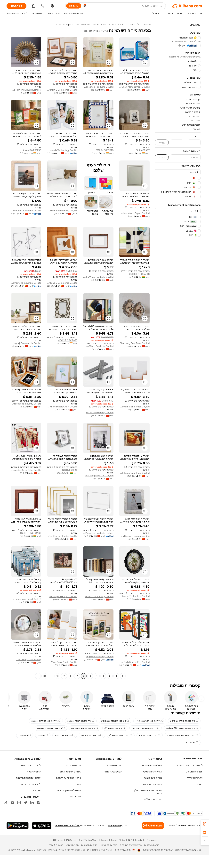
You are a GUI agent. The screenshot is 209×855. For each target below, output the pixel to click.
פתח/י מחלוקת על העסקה (68, 778)
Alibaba (147, 24)
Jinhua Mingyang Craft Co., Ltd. (98, 475)
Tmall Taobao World (88, 840)
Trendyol (139, 840)
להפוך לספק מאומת (30, 784)
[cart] (42, 6)
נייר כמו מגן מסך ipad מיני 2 (182, 721)
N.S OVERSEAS (69, 470)
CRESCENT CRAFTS (139, 274)
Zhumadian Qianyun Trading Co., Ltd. (62, 536)
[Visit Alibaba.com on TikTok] (6, 803)
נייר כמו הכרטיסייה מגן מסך (49, 728)
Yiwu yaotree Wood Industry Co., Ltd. (26, 403)
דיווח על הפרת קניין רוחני (69, 790)
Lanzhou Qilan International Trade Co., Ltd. (134, 473)
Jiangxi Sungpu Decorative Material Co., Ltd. (26, 210)
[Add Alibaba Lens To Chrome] (153, 825)
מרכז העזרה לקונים (72, 765)
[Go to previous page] (123, 676)
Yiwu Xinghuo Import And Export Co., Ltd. (134, 213)
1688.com (71, 840)
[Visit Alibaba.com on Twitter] (25, 803)
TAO (130, 840)
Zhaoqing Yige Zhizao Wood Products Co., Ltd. (98, 346)
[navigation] (178, 350)
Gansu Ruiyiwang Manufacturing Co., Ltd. (98, 656)
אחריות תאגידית (194, 778)
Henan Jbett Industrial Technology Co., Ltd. (98, 596)
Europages (151, 840)
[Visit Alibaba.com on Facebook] (38, 803)
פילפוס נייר (190, 742)
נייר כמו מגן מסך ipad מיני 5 (113, 721)
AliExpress (58, 840)
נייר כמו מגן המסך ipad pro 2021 (180, 728)
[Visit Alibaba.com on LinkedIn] (32, 803)
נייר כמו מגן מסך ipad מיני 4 (148, 721)
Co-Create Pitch (194, 771)
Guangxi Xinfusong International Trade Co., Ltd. (134, 406)
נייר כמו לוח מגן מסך (148, 735)
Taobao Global (118, 840)
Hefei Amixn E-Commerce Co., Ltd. (62, 89)
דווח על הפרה (74, 796)
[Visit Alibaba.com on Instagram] (19, 803)
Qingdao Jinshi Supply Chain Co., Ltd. (62, 406)
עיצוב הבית (117, 24)
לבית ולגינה (133, 24)
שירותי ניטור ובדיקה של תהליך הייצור (147, 792)
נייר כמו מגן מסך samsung (83, 728)
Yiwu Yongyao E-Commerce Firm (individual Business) (26, 89)
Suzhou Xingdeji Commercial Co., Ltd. (26, 343)
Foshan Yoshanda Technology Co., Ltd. (62, 150)
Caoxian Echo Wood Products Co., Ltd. (98, 277)
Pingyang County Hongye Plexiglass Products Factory (98, 533)
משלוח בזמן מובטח (153, 778)
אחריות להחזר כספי (152, 771)
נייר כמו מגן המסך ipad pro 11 (44, 721)
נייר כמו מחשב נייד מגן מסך (143, 728)
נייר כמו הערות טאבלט (119, 735)
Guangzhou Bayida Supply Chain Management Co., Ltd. (134, 86)
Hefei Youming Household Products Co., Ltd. (98, 86)
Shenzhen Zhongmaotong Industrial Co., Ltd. (26, 283)
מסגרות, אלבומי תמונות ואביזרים (91, 24)
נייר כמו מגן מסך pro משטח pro (181, 735)
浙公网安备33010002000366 (158, 850)
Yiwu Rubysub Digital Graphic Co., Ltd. (62, 596)
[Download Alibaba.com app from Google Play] (18, 825)
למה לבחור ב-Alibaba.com (189, 765)
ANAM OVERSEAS (32, 150)
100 (44, 676)
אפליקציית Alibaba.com (67, 825)
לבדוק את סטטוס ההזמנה (28, 778)
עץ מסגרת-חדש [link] (63, 24)
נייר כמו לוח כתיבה (63, 735)
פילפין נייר (23, 735)
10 (57, 676)
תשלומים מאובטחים (152, 765)
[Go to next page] (38, 676)
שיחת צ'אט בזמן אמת (70, 771)
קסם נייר (41, 735)
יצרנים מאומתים (113, 765)
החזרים (77, 784)
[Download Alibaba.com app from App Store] (41, 825)
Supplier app (115, 825)
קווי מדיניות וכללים (153, 799)
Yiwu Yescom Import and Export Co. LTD (26, 599)
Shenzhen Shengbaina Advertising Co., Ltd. (26, 470)
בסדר (162, 142)
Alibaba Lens (185, 825)
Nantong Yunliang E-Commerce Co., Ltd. (62, 283)
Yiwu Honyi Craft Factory (28, 659)
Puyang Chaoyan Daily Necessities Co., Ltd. (134, 662)
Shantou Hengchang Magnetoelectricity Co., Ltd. (62, 210)
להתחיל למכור (33, 771)
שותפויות (36, 790)
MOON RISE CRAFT (67, 340)
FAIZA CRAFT (143, 150)
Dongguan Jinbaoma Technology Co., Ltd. (134, 596)
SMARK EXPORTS (104, 150)
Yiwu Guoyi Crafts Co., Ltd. (64, 662)
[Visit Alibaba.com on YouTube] (12, 803)
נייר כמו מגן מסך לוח (90, 735)
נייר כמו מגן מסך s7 (113, 728)
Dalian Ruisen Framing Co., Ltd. (98, 412)
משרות (199, 784)
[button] (84, 6)
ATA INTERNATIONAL (30, 533)
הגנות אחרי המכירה (152, 784)
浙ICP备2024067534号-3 (188, 850)
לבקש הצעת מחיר (112, 771)
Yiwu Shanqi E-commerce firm (134, 536)
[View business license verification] (134, 850)
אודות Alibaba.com (192, 758)
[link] (205, 824)
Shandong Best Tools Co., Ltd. (135, 343)
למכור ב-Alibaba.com (30, 765)
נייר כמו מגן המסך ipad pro (79, 721)
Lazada (104, 840)
